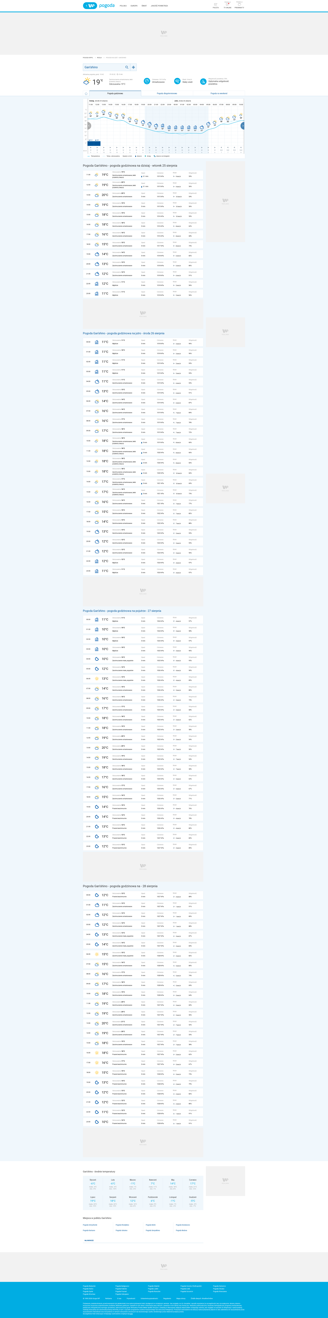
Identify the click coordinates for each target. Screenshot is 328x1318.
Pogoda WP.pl (88, 58)
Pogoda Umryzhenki (90, 1225)
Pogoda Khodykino (122, 1225)
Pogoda (106, 5)
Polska (123, 6)
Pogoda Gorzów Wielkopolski (191, 1286)
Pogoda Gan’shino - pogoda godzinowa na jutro (112, 333)
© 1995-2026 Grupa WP (91, 1298)
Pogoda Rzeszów (154, 1291)
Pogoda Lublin (153, 1289)
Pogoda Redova (181, 1230)
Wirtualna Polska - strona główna (90, 5)
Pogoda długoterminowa (167, 93)
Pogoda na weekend (219, 93)
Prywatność (131, 1298)
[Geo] (133, 67)
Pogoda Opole (88, 1291)
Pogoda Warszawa (220, 1291)
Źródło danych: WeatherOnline (202, 1298)
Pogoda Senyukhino (153, 1230)
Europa (134, 6)
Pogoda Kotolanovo (183, 1225)
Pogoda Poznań (121, 1291)
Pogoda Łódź (185, 1289)
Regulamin (167, 1298)
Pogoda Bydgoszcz (122, 1286)
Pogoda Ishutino (121, 1230)
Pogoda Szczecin (187, 1291)
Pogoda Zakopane (122, 1294)
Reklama (108, 1298)
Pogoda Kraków (121, 1289)
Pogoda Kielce (88, 1289)
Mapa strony (180, 1298)
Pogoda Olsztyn (218, 1289)
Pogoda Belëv (151, 1225)
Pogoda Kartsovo (89, 1230)
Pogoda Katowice (219, 1286)
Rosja (99, 58)
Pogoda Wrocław (89, 1294)
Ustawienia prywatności (149, 1298)
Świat (144, 6)
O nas (119, 1298)
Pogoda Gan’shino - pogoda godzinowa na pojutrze (114, 610)
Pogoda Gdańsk (154, 1286)
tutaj (131, 1314)
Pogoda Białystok (89, 1286)
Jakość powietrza (159, 6)
